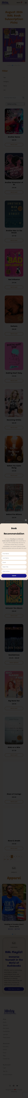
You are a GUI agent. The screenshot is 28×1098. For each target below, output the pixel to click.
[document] (14, 549)
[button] (25, 520)
